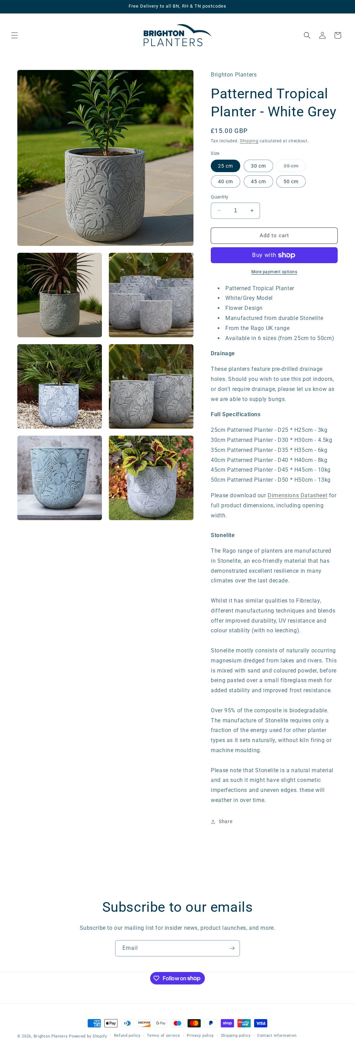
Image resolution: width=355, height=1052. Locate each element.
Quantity (219, 196)
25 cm (225, 166)
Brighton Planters (51, 1036)
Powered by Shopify (88, 1036)
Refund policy (127, 1035)
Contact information (276, 1035)
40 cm (225, 181)
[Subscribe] (232, 948)
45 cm (258, 181)
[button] (14, 35)
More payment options (274, 271)
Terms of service (163, 1035)
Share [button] (225, 821)
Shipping (249, 141)
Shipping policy (236, 1035)
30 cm (258, 166)
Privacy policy (200, 1035)
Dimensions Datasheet (297, 495)
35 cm (295, 167)
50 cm (291, 181)
